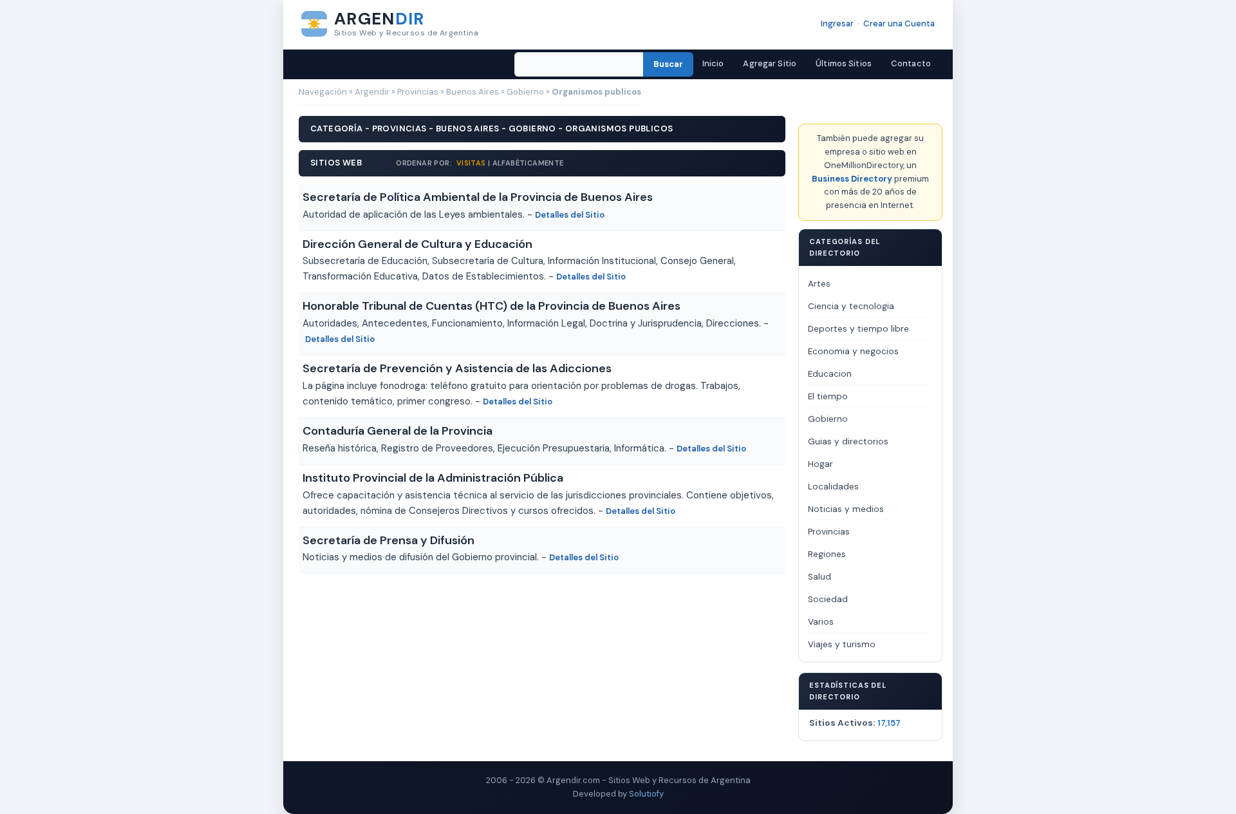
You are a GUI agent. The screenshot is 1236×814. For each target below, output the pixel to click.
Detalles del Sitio (569, 214)
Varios (821, 621)
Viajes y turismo (842, 644)
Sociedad (828, 599)
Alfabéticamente (528, 162)
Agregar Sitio (769, 63)
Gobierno (525, 91)
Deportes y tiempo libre (858, 328)
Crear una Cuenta (899, 23)
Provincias (417, 91)
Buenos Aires (472, 91)
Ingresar (837, 23)
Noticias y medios (846, 509)
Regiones (827, 554)
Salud (819, 576)
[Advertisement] (542, 609)
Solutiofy (646, 793)
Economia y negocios (853, 351)
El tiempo (828, 396)
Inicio (713, 63)
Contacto (911, 63)
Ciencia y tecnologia (851, 306)
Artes (819, 283)
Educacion (830, 373)
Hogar (820, 464)
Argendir (372, 91)
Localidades (833, 486)
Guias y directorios (848, 441)
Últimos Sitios (844, 63)
